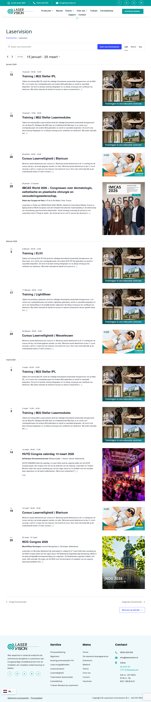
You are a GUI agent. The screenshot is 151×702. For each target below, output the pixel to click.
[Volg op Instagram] (126, 3)
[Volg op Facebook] (119, 3)
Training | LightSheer (36, 294)
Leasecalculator (57, 668)
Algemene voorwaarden (18, 698)
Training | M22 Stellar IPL (39, 76)
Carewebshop (106, 11)
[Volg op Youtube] (141, 3)
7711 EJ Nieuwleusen (129, 670)
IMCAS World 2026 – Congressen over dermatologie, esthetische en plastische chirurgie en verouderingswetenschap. (57, 192)
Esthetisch (87, 660)
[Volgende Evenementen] (12, 56)
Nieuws (59, 11)
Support (72, 15)
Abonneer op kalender (131, 610)
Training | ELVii (32, 253)
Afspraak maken (132, 11)
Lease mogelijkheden (59, 664)
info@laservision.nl (67, 3)
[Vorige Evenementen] (7, 56)
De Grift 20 (125, 666)
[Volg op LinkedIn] (134, 3)
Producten (46, 11)
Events (68, 11)
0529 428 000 (42, 3)
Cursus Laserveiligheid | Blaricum (45, 158)
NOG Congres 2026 (35, 542)
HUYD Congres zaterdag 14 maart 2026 (48, 454)
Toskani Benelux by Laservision (64, 685)
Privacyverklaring (57, 652)
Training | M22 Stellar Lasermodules (46, 117)
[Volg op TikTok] (38, 674)
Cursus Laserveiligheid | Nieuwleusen (47, 335)
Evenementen (11, 38)
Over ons (81, 11)
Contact (82, 15)
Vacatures (87, 681)
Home (85, 652)
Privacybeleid (36, 698)
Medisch (86, 664)
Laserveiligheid (57, 673)
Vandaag (20, 57)
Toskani (93, 11)
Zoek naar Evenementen (109, 47)
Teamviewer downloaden (61, 677)
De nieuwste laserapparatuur (96, 656)
